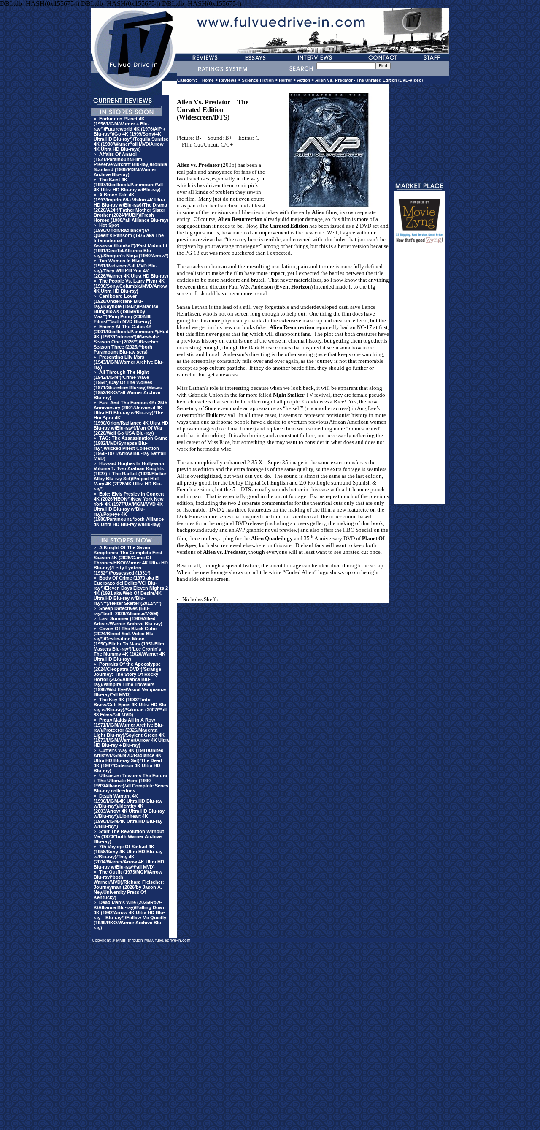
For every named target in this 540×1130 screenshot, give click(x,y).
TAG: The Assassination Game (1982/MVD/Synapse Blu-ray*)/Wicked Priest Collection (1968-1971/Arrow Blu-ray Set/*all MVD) (130, 448)
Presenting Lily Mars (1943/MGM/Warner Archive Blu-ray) (129, 362)
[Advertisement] (419, 377)
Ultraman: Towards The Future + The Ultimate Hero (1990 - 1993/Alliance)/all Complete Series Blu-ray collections (131, 783)
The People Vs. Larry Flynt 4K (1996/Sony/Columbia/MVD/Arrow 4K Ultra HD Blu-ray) (130, 286)
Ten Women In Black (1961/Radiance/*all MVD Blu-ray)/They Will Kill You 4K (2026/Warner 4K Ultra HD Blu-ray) (131, 268)
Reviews (228, 80)
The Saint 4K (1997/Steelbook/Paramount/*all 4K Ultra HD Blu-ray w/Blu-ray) (128, 184)
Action (303, 80)
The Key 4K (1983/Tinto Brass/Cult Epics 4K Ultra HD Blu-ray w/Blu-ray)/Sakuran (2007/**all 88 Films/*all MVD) (131, 707)
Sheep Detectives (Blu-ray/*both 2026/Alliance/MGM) (126, 611)
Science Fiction (258, 80)
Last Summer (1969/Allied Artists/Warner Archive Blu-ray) (128, 621)
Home (208, 80)
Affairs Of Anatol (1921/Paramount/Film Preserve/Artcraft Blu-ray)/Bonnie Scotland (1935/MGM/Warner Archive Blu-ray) (130, 164)
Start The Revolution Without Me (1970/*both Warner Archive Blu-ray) (129, 836)
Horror (285, 80)
